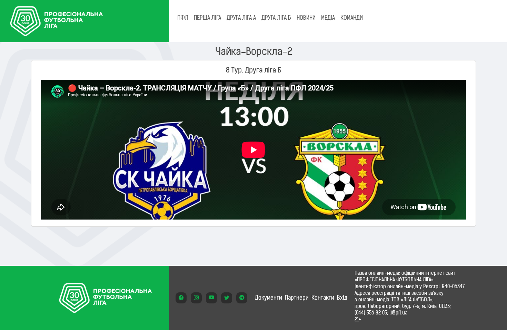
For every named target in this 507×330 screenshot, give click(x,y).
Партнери (297, 297)
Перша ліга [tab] (207, 17)
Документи (268, 297)
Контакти (322, 297)
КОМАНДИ (351, 17)
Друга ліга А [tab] (241, 17)
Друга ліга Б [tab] (276, 17)
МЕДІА (328, 17)
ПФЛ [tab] (182, 17)
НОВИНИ (306, 17)
